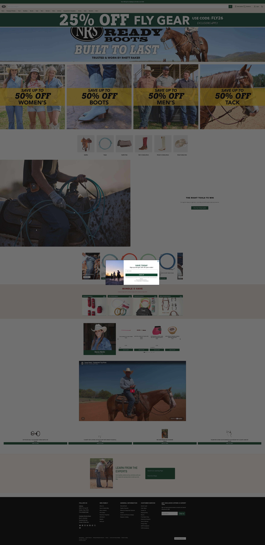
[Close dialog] (158, 261)
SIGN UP (141, 274)
